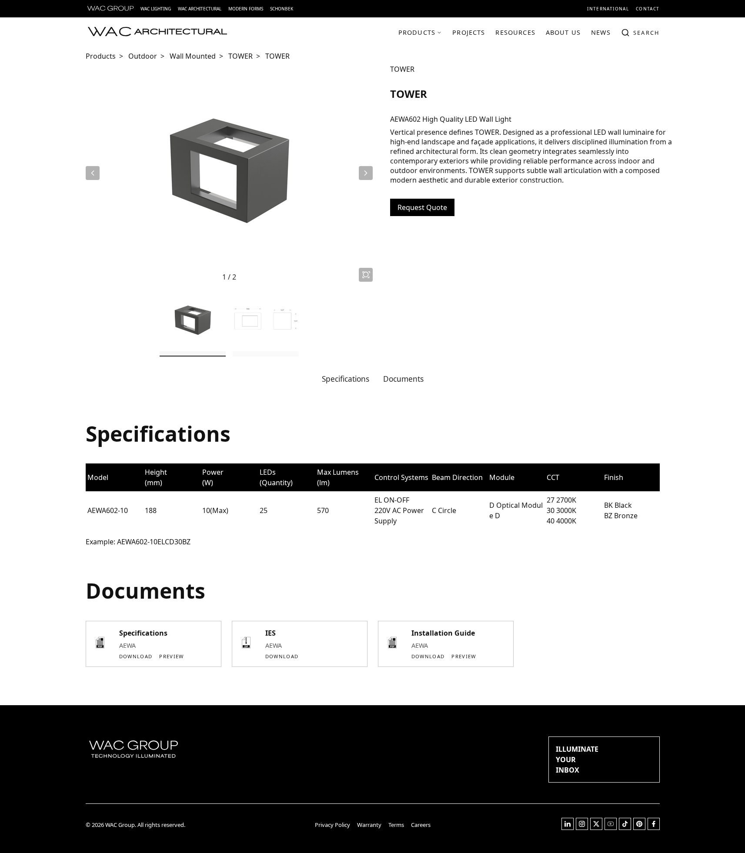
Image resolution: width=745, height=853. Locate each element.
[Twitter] (596, 828)
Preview (171, 656)
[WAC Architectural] (157, 32)
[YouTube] (611, 828)
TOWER (240, 56)
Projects (468, 32)
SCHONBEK (281, 9)
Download (136, 656)
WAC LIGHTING (155, 9)
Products (101, 56)
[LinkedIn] (567, 828)
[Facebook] (654, 828)
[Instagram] (582, 828)
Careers (421, 825)
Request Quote (422, 207)
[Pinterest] (639, 828)
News (601, 32)
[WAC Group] (110, 9)
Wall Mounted (193, 56)
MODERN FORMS (245, 9)
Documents (403, 379)
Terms (396, 825)
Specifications (345, 379)
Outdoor (142, 56)
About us (563, 32)
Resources (515, 32)
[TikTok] (625, 828)
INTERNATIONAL (608, 9)
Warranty (369, 825)
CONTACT (648, 9)
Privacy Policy (332, 825)
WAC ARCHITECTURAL (199, 9)
